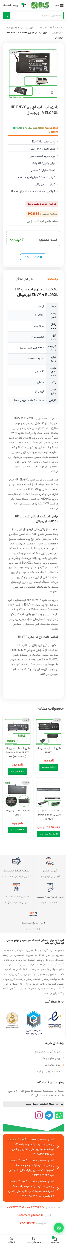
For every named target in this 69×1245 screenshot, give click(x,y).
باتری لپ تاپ (27, 27)
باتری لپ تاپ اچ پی (39, 221)
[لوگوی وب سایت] (40, 5)
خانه (59, 27)
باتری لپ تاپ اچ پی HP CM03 (17, 813)
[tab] (52, 279)
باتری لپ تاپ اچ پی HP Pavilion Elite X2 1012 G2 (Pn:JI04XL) (17, 753)
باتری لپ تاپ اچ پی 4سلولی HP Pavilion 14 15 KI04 (49, 815)
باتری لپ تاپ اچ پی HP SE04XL (49, 751)
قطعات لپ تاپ (46, 27)
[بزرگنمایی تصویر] (52, 92)
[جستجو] (6, 15)
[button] (48, 834)
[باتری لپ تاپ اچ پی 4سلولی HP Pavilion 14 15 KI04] (49, 793)
